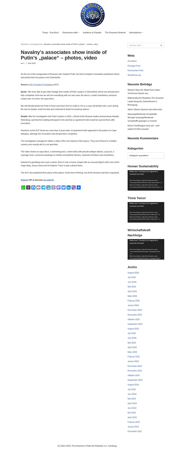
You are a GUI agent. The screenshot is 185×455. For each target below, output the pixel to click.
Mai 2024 (132, 399)
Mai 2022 (132, 413)
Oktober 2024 (134, 375)
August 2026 (133, 273)
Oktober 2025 (134, 319)
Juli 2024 (132, 389)
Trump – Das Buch (50, 32)
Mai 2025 (132, 343)
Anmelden (132, 61)
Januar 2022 (133, 427)
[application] (146, 180)
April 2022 (132, 417)
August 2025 (133, 329)
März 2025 (132, 352)
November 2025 (135, 315)
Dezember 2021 (135, 431)
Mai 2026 (132, 287)
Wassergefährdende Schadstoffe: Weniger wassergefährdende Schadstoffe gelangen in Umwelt (142, 117)
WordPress (46, 452)
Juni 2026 (132, 282)
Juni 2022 (132, 408)
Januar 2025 (133, 361)
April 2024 (132, 403)
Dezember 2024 (135, 366)
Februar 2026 (134, 301)
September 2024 (135, 380)
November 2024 (135, 371)
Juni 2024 (132, 394)
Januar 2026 (133, 305)
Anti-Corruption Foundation (40, 85)
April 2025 (132, 347)
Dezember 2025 (135, 310)
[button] (78, 32)
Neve (23, 452)
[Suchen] (161, 45)
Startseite (24, 44)
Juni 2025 (132, 338)
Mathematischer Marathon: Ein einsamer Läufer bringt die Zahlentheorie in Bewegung (146, 101)
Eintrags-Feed (134, 66)
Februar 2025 (134, 357)
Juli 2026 (132, 277)
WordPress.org (134, 75)
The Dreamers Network (115, 32)
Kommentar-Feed (135, 70)
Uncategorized (36, 44)
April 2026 (132, 291)
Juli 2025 (132, 333)
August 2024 (133, 385)
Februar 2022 (134, 422)
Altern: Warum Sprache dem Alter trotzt (145, 109)
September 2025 (135, 324)
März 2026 (132, 296)
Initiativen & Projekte (92, 32)
